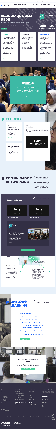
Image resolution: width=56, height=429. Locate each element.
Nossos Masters (24, 339)
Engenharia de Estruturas (19, 395)
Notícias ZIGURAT (32, 391)
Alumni (34, 1)
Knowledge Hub (35, 5)
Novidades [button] (43, 4)
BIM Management (18, 391)
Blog (37, 1)
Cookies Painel (32, 416)
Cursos (19, 4)
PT (54, 1)
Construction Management (19, 393)
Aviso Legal (3, 416)
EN (52, 1)
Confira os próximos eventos (28, 249)
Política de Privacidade (10, 416)
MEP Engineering (18, 397)
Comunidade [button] (25, 34)
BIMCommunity (31, 397)
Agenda (30, 395)
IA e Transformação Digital (19, 399)
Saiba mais (10, 137)
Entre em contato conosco (28, 368)
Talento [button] (5, 34)
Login (4, 28)
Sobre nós (28, 96)
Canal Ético (38, 416)
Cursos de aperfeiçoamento (19, 405)
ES (50, 1)
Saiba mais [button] (5, 58)
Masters (15, 4)
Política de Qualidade (25, 416)
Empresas (41, 1)
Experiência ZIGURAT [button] (25, 5)
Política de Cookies (18, 416)
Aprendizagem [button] (44, 34)
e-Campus (46, 1)
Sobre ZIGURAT (31, 399)
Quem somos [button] (48, 5)
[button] (54, 5)
